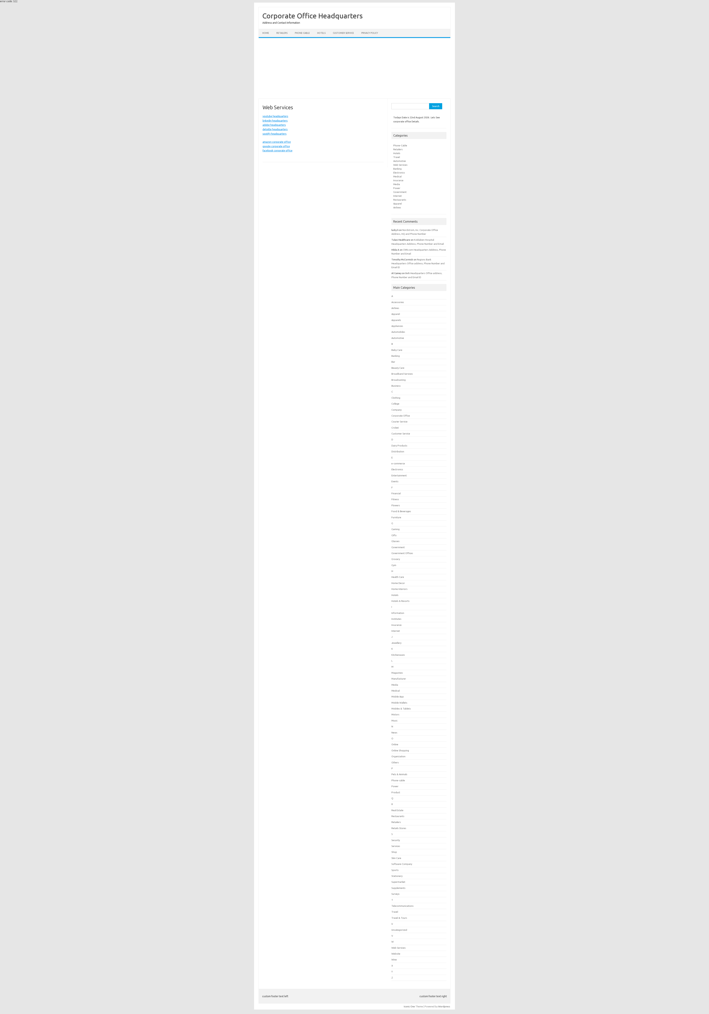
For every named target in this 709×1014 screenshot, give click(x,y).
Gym (393, 565)
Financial (396, 493)
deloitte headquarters (275, 129)
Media (396, 184)
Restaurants (399, 199)
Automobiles (398, 332)
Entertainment (399, 475)
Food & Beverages (401, 511)
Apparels (396, 320)
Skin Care (396, 858)
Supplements (398, 888)
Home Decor (398, 583)
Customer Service (343, 33)
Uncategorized (399, 930)
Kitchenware (398, 655)
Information (397, 613)
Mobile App (397, 696)
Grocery (395, 559)
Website (395, 953)
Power (396, 188)
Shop (394, 852)
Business (396, 385)
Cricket (395, 427)
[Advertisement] (354, 68)
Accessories (397, 302)
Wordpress (444, 1006)
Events (394, 481)
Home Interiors (399, 589)
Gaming (395, 529)
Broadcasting (398, 380)
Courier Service (399, 421)
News (394, 732)
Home (265, 33)
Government (400, 192)
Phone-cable (302, 33)
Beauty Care (397, 368)
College (395, 403)
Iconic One (409, 1006)
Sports (395, 870)
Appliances (397, 326)
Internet (397, 196)
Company (396, 409)
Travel (396, 157)
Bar (393, 361)
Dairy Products (399, 445)
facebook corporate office (277, 150)
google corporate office (276, 146)
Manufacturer (398, 678)
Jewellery (396, 643)
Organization (398, 756)
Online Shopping (400, 750)
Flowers (395, 505)
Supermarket (398, 882)
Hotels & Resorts (400, 601)
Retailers (281, 33)
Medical (397, 176)
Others (395, 762)
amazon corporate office (277, 141)
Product (395, 792)
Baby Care (396, 350)
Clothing (395, 397)
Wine (394, 959)
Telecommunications (402, 906)
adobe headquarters (274, 124)
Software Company (401, 864)
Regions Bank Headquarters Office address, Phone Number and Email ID (418, 263)
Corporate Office (400, 415)
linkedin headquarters (275, 120)
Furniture (396, 517)
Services (395, 846)
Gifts (394, 535)
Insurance (398, 180)
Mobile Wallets (399, 702)
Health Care (397, 577)
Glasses (395, 541)
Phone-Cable (400, 145)
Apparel (397, 203)
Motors (395, 714)
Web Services (400, 165)
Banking (397, 168)
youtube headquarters (275, 116)
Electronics (399, 172)
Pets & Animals (399, 774)
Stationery (397, 876)
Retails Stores (398, 828)
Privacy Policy (369, 33)
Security (395, 840)
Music (394, 720)
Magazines (397, 672)
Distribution (397, 451)
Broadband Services (402, 373)
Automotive (399, 161)
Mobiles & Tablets (401, 708)
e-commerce (398, 463)
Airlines (397, 207)
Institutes (396, 619)
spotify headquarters (275, 133)
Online (394, 744)
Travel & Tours (399, 918)
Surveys (395, 894)
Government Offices (402, 553)
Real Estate (397, 810)
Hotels (321, 33)
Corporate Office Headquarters (312, 16)
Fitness (395, 499)
